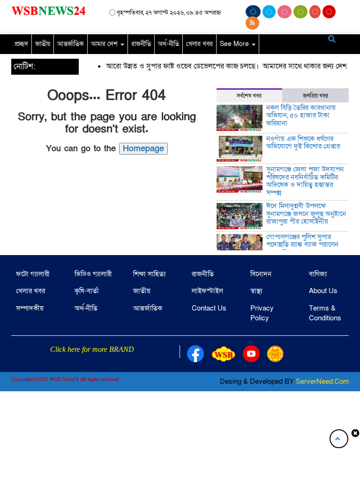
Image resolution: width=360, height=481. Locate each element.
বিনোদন (260, 274)
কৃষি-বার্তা (87, 290)
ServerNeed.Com (322, 381)
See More (235, 43)
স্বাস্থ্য (256, 290)
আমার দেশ (105, 43)
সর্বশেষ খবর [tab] (249, 96)
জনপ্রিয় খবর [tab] (315, 96)
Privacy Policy (262, 313)
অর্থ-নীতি (168, 43)
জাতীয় (42, 43)
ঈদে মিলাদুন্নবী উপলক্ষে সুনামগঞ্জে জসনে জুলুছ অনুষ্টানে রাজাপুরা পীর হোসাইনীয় (306, 213)
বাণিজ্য (318, 274)
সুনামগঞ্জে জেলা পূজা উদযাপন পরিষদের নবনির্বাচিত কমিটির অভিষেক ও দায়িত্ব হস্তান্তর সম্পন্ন (305, 180)
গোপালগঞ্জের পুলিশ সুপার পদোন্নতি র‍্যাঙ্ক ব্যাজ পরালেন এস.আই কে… (302, 244)
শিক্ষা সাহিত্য (149, 274)
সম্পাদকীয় (30, 308)
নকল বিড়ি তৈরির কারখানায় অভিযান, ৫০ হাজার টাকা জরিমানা (301, 115)
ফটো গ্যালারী (33, 274)
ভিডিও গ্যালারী (93, 274)
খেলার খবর (199, 43)
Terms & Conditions (325, 313)
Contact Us (209, 308)
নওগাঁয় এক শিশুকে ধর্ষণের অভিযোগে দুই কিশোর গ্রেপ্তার (303, 142)
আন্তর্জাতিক (70, 43)
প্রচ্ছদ (21, 43)
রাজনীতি (141, 43)
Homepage (143, 148)
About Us (323, 290)
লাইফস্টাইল (207, 290)
